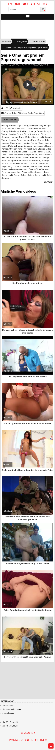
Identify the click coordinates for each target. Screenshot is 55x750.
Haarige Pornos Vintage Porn (22, 140)
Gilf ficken (22, 113)
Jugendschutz (8, 713)
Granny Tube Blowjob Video (14, 131)
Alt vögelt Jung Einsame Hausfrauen (24, 172)
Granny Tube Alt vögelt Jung (14, 125)
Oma (41, 113)
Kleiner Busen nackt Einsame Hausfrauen (27, 128)
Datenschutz (7, 706)
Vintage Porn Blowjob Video (14, 152)
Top (51, 746)
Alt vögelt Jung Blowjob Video (38, 149)
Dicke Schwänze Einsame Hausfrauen (26, 146)
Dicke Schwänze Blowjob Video (22, 154)
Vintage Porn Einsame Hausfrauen (24, 160)
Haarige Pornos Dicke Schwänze (24, 134)
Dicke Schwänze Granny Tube (28, 166)
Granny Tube (10, 113)
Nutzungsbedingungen (11, 709)
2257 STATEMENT (10, 726)
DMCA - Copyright (10, 722)
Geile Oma (33, 113)
